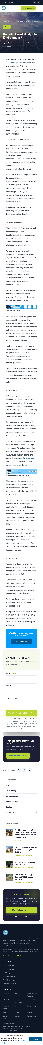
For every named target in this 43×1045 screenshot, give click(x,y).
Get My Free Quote (16, 756)
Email (11, 698)
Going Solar (10, 785)
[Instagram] (38, 2)
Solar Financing (12, 796)
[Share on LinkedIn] (30, 770)
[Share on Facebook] (19, 770)
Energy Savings (12, 813)
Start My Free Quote (20, 910)
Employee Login (33, 1016)
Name (11, 673)
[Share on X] (24, 770)
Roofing (9, 807)
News (10, 22)
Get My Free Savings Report (20, 713)
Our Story (6, 994)
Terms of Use (32, 1000)
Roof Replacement (10, 980)
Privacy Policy (32, 1006)
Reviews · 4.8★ (6, 1007)
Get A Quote (27, 8)
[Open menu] (39, 8)
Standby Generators (10, 976)
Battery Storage (12, 802)
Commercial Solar (9, 984)
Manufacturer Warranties (32, 995)
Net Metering (11, 791)
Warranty (18, 1016)
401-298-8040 (9, 2)
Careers (17, 1012)
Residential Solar (9, 965)
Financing (18, 994)
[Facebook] (34, 2)
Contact (30, 1012)
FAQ (16, 1006)
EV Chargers (7, 973)
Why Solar (6, 1000)
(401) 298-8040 (21, 916)
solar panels (31, 458)
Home (5, 22)
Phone (12, 686)
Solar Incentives (18, 1001)
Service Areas (5, 1017)
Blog (4, 1012)
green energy (12, 63)
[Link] (21, 307)
